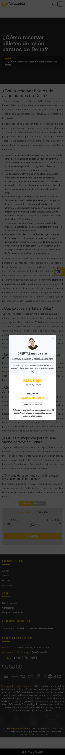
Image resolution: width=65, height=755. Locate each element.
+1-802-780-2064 (32, 398)
